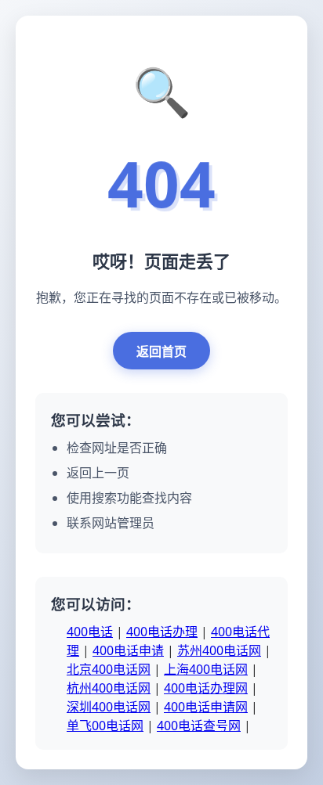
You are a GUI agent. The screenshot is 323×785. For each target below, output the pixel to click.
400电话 (90, 631)
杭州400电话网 (109, 688)
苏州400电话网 (219, 650)
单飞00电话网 (105, 725)
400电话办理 (162, 631)
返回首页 (161, 351)
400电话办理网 (206, 688)
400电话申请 (128, 650)
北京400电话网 (109, 669)
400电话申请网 (206, 706)
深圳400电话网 (109, 706)
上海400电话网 (206, 669)
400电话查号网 (199, 725)
